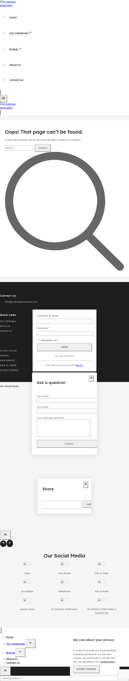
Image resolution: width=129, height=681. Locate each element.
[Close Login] (5, 535)
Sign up (79, 365)
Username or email (53, 315)
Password (48, 327)
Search (125, 679)
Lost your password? (64, 356)
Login (64, 347)
